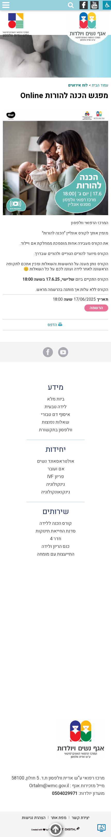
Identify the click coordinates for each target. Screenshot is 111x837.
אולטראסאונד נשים (55, 461)
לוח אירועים (78, 85)
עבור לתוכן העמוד (55, 15)
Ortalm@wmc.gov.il (49, 785)
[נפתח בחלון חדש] (94, 5)
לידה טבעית (56, 406)
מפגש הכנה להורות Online (64, 95)
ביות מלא (55, 399)
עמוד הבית (100, 85)
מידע (56, 387)
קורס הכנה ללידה (55, 523)
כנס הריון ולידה (55, 546)
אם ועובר (56, 468)
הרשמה (96, 308)
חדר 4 (55, 538)
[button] (71, 5)
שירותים (55, 511)
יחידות (55, 449)
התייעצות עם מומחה (55, 554)
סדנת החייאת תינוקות (56, 531)
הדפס (52, 325)
